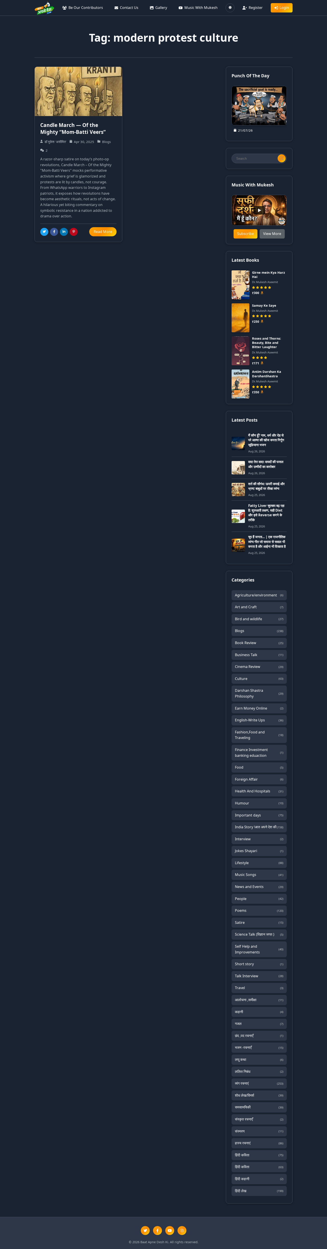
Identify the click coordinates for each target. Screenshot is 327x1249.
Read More (103, 231)
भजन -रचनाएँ (259, 1047)
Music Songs (259, 874)
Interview (259, 839)
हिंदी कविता (259, 1155)
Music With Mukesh (201, 7)
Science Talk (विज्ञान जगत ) (259, 934)
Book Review (259, 642)
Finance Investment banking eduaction (259, 752)
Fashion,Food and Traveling (259, 735)
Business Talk (259, 654)
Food (259, 767)
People (259, 898)
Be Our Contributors (86, 7)
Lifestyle (259, 862)
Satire (259, 922)
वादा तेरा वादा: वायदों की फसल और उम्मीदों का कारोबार (265, 464)
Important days (259, 815)
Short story (259, 963)
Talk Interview (259, 975)
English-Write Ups (259, 720)
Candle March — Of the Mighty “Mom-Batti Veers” (73, 128)
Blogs (259, 630)
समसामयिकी (259, 1107)
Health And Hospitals (259, 791)
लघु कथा (259, 1059)
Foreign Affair (259, 779)
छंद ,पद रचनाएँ (259, 1035)
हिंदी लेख (259, 1190)
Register (256, 7)
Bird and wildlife (259, 618)
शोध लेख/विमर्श (259, 1095)
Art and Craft (259, 606)
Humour (259, 803)
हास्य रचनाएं (259, 1143)
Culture (259, 678)
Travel (259, 987)
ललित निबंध (259, 1071)
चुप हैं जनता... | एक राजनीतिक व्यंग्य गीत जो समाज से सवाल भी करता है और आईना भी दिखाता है (267, 542)
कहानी (259, 1011)
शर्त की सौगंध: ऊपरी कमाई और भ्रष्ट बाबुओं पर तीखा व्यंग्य (266, 486)
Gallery (161, 7)
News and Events (259, 886)
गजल (259, 1023)
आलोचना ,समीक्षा (259, 999)
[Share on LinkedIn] (64, 232)
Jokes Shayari (259, 850)
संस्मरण (259, 1131)
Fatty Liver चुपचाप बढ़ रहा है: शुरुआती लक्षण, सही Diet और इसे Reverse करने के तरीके (266, 512)
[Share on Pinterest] (74, 232)
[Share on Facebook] (54, 232)
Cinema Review (259, 666)
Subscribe (245, 233)
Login (284, 7)
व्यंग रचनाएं (259, 1083)
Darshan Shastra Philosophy (259, 693)
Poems (259, 910)
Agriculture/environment (259, 595)
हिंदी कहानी (259, 1178)
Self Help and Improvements (259, 949)
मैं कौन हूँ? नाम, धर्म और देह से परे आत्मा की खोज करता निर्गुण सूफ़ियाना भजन (266, 440)
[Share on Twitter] (44, 232)
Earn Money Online (259, 708)
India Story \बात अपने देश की (259, 827)
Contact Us (129, 7)
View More (272, 233)
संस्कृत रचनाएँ (259, 1119)
